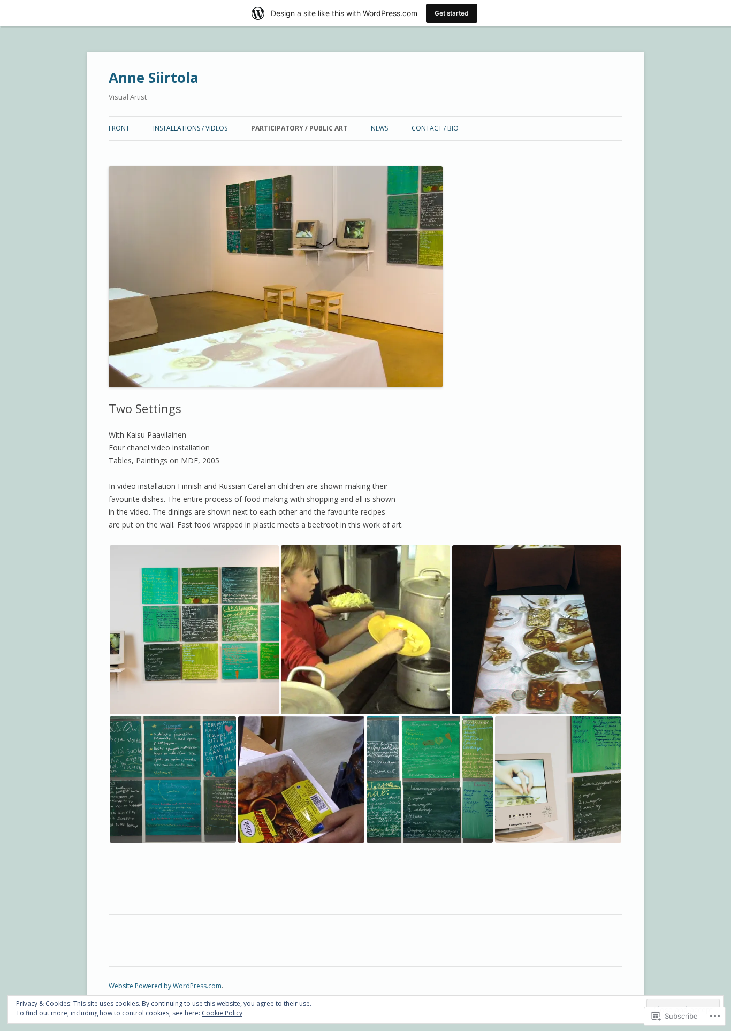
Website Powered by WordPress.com (165, 985)
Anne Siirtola (154, 77)
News (379, 128)
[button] (194, 629)
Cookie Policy (222, 1013)
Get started (452, 13)
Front (119, 128)
